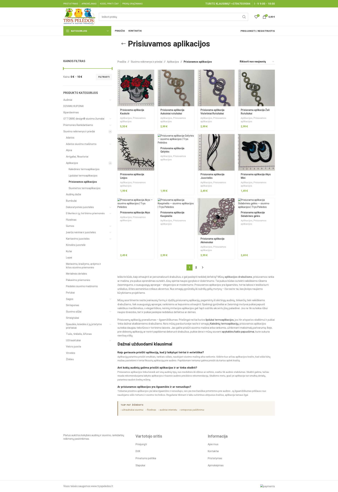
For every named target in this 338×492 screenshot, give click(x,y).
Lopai (69, 257)
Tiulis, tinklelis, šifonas (79, 334)
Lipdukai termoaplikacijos (83, 175)
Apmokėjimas (216, 465)
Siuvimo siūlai (73, 311)
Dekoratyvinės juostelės (80, 207)
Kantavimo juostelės (78, 238)
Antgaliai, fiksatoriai (77, 156)
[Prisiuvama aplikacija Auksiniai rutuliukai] (176, 88)
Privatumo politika (146, 458)
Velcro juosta (73, 346)
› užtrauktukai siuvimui (132, 409)
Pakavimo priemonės (78, 280)
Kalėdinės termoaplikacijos (84, 169)
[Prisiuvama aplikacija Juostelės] (216, 152)
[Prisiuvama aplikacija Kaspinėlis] (176, 203)
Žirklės (70, 359)
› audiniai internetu (167, 409)
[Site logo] (79, 16)
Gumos (70, 226)
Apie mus (213, 444)
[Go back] (123, 43)
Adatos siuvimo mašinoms (81, 144)
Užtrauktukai (73, 340)
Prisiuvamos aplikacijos (83, 181)
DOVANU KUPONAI (73, 106)
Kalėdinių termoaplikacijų (224, 323)
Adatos (70, 137)
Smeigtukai (72, 317)
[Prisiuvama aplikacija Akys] (135, 203)
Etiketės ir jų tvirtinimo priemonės (85, 213)
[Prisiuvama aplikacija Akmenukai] (216, 216)
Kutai (69, 251)
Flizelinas (71, 219)
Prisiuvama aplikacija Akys (135, 212)
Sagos (69, 299)
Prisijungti (141, 444)
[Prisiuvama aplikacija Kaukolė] (135, 88)
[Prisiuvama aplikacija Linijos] (135, 152)
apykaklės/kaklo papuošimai (238, 331)
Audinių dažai (73, 194)
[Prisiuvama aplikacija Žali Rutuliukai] (256, 88)
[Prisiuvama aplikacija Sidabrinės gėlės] (256, 203)
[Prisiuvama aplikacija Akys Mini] (256, 152)
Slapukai (140, 465)
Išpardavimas (71, 112)
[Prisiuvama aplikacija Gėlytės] (176, 139)
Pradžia (121, 61)
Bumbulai (71, 200)
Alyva (69, 150)
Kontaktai (213, 451)
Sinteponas (72, 305)
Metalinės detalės (76, 273)
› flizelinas (151, 409)
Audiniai (67, 99)
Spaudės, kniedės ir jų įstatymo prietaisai (84, 326)
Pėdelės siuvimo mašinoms (82, 286)
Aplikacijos (72, 163)
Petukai (70, 292)
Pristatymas (215, 458)
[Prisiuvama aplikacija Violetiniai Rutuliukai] (216, 88)
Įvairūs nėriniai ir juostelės (81, 232)
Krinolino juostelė (76, 245)
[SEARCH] (244, 17)
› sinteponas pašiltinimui (191, 409)
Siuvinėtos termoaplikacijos (84, 188)
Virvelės (70, 353)
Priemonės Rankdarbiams (78, 125)
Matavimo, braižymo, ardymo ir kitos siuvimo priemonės (83, 265)
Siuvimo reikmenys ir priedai (79, 131)
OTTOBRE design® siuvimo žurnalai (83, 118)
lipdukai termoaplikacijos (220, 319)
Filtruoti (104, 77)
